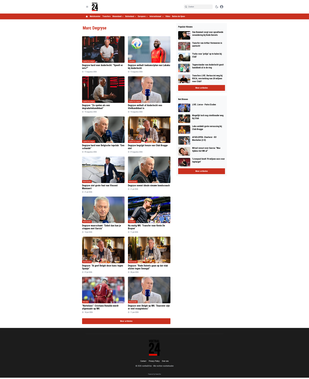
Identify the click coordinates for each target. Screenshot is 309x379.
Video (167, 16)
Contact (143, 361)
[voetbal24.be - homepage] (95, 7)
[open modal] (221, 6)
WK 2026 (85, 302)
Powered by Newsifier (154, 374)
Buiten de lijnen (178, 16)
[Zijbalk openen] (87, 6)
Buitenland (129, 16)
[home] (87, 16)
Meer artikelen (126, 321)
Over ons (165, 361)
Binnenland (116, 16)
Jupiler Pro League (88, 61)
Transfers (106, 16)
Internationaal (156, 16)
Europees (142, 16)
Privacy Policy (154, 361)
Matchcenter (95, 16)
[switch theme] (216, 6)
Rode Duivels (87, 181)
